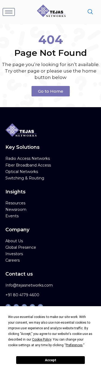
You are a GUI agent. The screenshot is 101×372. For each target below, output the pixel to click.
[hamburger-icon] (9, 12)
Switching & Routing (24, 178)
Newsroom (15, 209)
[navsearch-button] (90, 12)
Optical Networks (21, 171)
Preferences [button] (74, 345)
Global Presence (20, 247)
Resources (15, 203)
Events (12, 216)
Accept (50, 360)
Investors (14, 253)
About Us (14, 241)
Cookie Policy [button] (41, 339)
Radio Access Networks (27, 158)
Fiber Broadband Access (28, 165)
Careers (12, 260)
